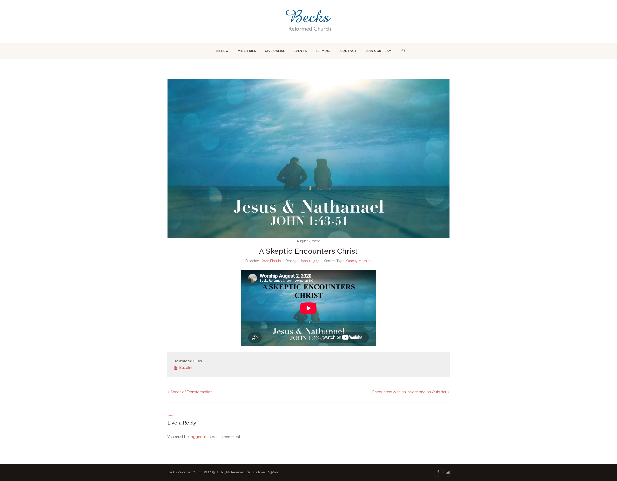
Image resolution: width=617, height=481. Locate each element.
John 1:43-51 (309, 261)
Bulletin (185, 367)
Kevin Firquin (271, 261)
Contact (348, 51)
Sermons (324, 51)
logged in (198, 437)
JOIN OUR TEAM (379, 51)
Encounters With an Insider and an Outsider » (410, 392)
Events (300, 51)
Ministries (247, 51)
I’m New (222, 51)
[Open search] (403, 51)
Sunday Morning (359, 261)
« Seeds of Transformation (190, 392)
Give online (275, 51)
